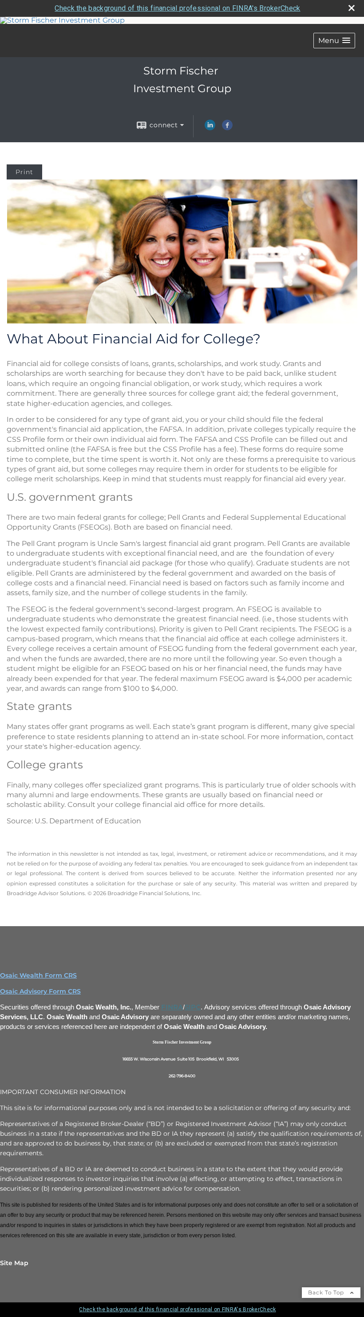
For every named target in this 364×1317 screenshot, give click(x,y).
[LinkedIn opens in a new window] (210, 128)
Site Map (14, 1263)
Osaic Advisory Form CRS (40, 991)
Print (24, 172)
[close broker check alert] (351, 8)
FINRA (172, 1007)
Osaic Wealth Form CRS (38, 975)
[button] (334, 40)
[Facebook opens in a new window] (227, 128)
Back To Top (327, 1292)
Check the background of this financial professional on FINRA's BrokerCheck (177, 8)
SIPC (193, 1007)
